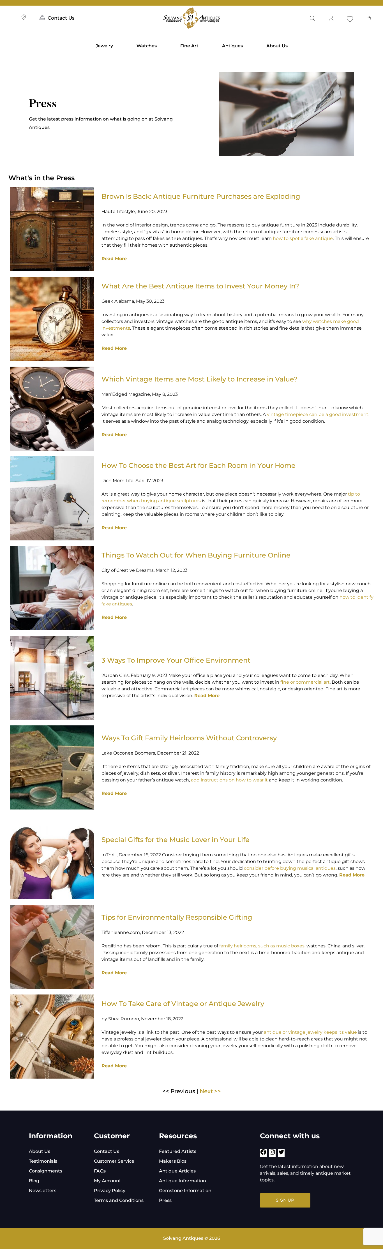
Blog (34, 1180)
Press (165, 1200)
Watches (147, 45)
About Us (277, 45)
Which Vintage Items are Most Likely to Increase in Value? (199, 379)
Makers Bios (172, 1161)
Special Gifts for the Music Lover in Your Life (175, 840)
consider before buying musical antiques (290, 868)
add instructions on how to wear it (230, 780)
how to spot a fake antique (303, 238)
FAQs (100, 1171)
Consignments (45, 1171)
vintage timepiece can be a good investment (317, 414)
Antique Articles (177, 1171)
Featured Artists (177, 1151)
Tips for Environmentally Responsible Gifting (176, 917)
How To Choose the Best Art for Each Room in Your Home (198, 465)
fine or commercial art (305, 682)
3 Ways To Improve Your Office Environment (175, 660)
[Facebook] (263, 1154)
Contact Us (61, 18)
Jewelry (104, 45)
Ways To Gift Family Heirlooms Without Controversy (189, 738)
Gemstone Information (185, 1190)
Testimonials (43, 1161)
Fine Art (189, 45)
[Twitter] (281, 1154)
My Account (107, 1180)
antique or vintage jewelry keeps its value (310, 1032)
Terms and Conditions (119, 1200)
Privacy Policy (109, 1190)
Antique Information (182, 1180)
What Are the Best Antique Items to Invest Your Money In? (200, 286)
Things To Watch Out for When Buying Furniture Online (195, 555)
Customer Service (114, 1161)
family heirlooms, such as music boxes (261, 946)
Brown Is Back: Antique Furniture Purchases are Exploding (200, 196)
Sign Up (285, 1200)
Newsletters (42, 1190)
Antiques (232, 45)
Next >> (210, 1091)
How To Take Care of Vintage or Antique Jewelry (182, 1004)
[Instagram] (272, 1154)
